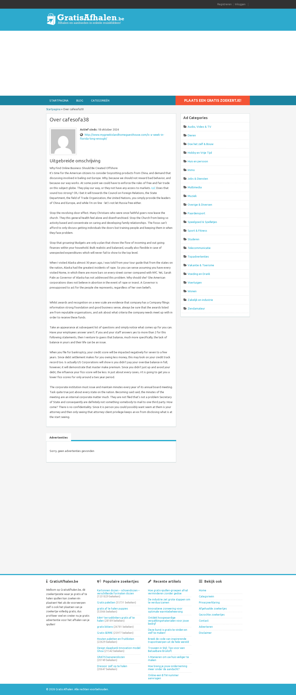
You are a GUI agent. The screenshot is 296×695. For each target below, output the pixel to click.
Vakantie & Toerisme (201, 265)
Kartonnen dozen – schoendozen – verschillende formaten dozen (118, 592)
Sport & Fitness (197, 230)
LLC (153, 187)
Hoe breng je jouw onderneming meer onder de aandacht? (167, 668)
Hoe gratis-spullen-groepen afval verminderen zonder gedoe (168, 592)
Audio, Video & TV (199, 126)
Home (202, 590)
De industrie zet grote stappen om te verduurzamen (169, 601)
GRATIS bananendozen (111, 657)
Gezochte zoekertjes (211, 614)
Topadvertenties (198, 256)
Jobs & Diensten (198, 178)
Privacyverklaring (209, 602)
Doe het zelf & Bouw (200, 143)
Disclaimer (205, 632)
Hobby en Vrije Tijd (200, 152)
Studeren (193, 239)
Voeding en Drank (199, 273)
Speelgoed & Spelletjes (202, 221)
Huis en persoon (198, 161)
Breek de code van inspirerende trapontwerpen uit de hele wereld (168, 640)
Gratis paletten (106, 602)
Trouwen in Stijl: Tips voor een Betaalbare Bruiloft (166, 649)
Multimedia (195, 187)
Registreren (224, 4)
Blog (79, 100)
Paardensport (196, 213)
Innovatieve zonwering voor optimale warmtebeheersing (165, 610)
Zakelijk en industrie (200, 299)
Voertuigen (195, 282)
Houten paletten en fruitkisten (115, 638)
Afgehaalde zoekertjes (213, 608)
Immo (191, 169)
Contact (204, 620)
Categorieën (100, 100)
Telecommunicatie (199, 247)
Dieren (192, 135)
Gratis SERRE (105, 632)
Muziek (192, 195)
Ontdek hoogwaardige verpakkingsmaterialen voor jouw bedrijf (168, 620)
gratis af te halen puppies (112, 608)
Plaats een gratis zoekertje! (212, 100)
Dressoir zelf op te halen (112, 666)
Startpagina (58, 100)
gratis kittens (105, 626)
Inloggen (240, 4)
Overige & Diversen (200, 204)
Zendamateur (196, 308)
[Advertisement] (148, 63)
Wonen (192, 291)
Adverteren (206, 626)
